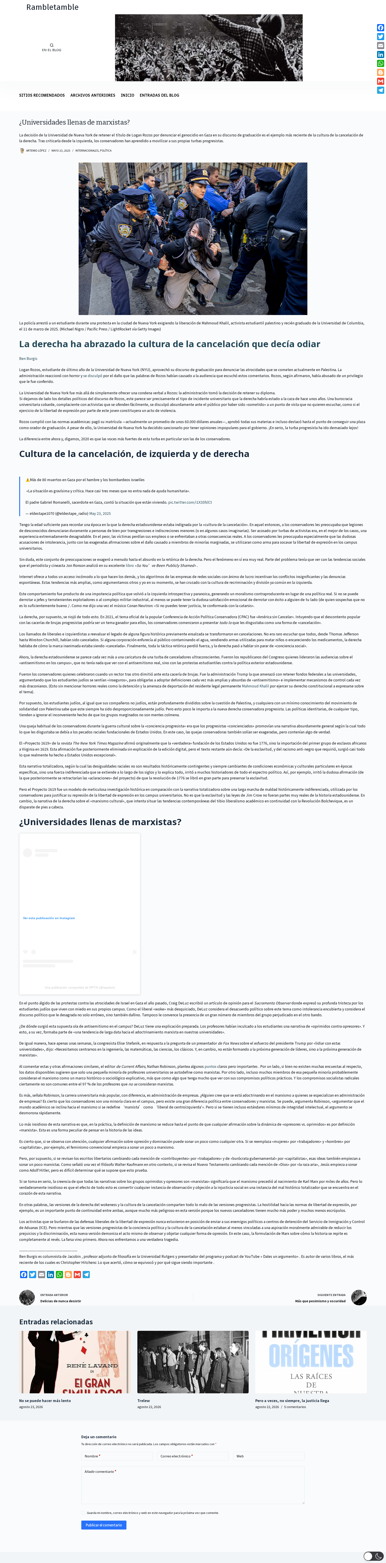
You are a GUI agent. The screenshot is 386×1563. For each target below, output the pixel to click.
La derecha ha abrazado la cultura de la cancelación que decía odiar (169, 344)
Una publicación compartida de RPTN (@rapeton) (80, 987)
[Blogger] (380, 72)
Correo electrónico (177, 1456)
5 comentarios (295, 1406)
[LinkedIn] (380, 54)
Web (240, 1456)
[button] (374, 1556)
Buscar (15, 48)
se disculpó (92, 375)
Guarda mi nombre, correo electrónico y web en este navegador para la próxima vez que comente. (153, 1513)
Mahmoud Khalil (255, 686)
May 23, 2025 (100, 513)
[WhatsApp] (380, 63)
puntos (210, 1066)
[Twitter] (380, 36)
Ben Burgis (28, 358)
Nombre (93, 1456)
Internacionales (87, 150)
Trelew (143, 1400)
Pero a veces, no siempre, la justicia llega (292, 1400)
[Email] (380, 45)
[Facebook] (380, 27)
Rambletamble (52, 7)
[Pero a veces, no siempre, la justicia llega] (311, 1362)
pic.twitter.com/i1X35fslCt (190, 502)
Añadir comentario (100, 1471)
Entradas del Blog (159, 96)
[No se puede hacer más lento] (74, 1362)
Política (105, 150)
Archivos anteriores (92, 96)
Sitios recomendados (42, 96)
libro (130, 565)
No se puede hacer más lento (45, 1400)
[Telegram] (380, 90)
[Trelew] (193, 1362)
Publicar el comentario (104, 1525)
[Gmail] (380, 81)
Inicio (127, 96)
